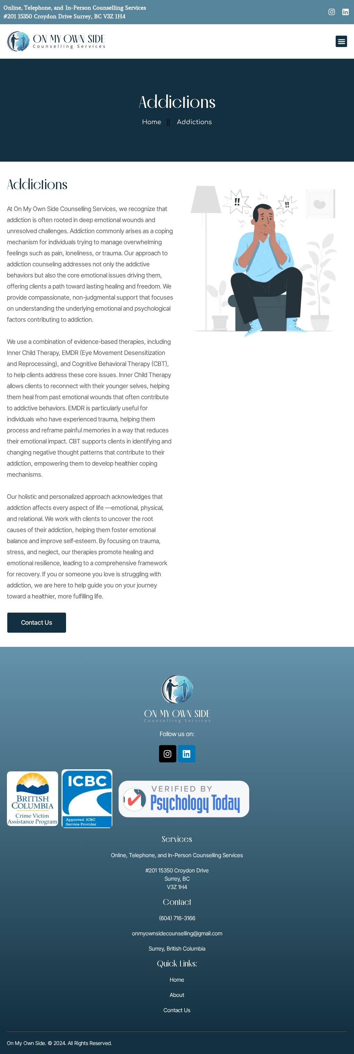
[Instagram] (332, 12)
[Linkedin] (346, 12)
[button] (341, 41)
